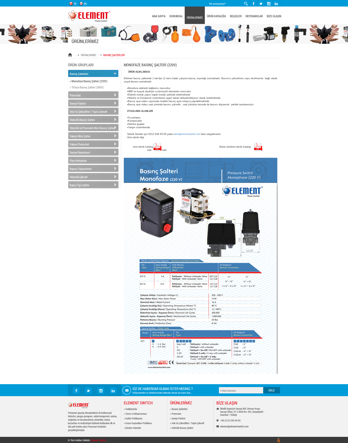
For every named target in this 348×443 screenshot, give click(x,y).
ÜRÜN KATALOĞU (216, 16)
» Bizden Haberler (132, 428)
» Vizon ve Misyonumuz (135, 413)
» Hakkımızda (130, 409)
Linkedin (113, 390)
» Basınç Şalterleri (178, 409)
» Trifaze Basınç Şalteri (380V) (87, 87)
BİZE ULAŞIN (274, 16)
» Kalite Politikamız (133, 418)
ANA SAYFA (158, 16)
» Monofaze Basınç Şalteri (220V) (88, 81)
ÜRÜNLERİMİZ (195, 17)
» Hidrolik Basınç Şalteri (181, 428)
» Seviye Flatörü (177, 418)
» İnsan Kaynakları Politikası (138, 423)
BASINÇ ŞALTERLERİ (114, 55)
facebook (253, 3)
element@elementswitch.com (234, 426)
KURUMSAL (176, 16)
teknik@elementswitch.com (186, 134)
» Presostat (175, 413)
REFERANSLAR (254, 16)
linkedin (276, 3)
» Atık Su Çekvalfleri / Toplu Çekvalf (187, 423)
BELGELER (236, 16)
